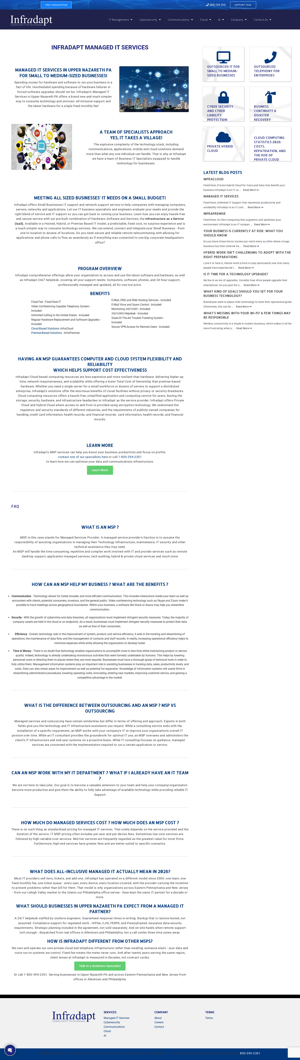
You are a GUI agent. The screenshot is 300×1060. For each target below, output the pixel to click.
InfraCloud (213, 179)
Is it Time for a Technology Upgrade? (235, 274)
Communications (178, 19)
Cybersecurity (148, 19)
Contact (159, 1026)
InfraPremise (214, 213)
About (158, 1018)
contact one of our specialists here (83, 457)
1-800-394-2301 (130, 457)
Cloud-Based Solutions (45, 328)
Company (237, 19)
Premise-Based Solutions (46, 332)
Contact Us (261, 19)
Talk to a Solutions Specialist (100, 966)
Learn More (100, 470)
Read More (249, 190)
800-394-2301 (250, 1053)
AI (219, 19)
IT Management (119, 19)
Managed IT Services (221, 196)
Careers (159, 1022)
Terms (209, 1018)
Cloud (204, 19)
